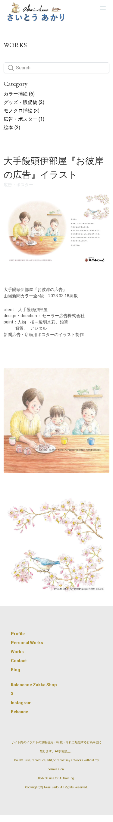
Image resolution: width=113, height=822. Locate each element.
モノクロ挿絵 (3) (21, 111)
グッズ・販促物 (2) (24, 102)
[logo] (35, 12)
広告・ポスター (18, 184)
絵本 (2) (12, 127)
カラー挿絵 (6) (19, 94)
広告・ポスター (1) (24, 119)
